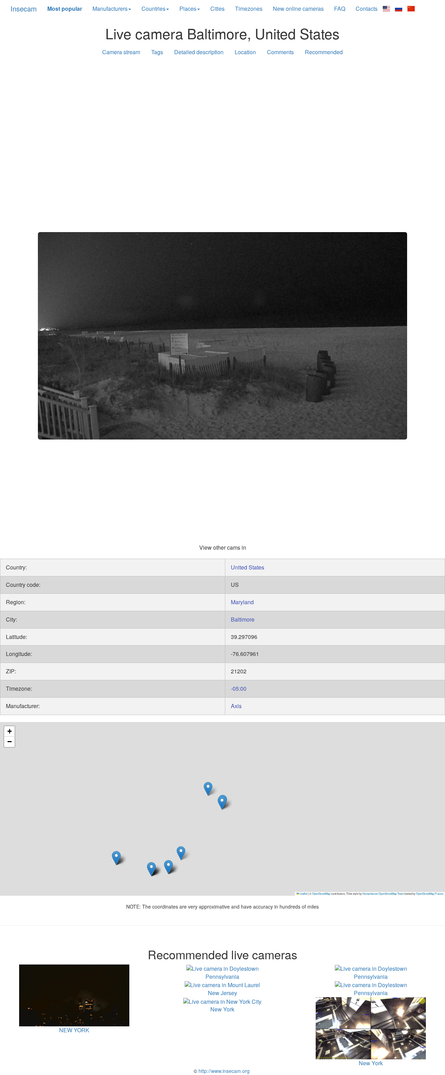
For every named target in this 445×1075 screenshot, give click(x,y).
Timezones (248, 9)
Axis (236, 706)
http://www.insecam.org (223, 1070)
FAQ (339, 9)
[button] (222, 803)
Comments (280, 52)
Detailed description (199, 52)
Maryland (242, 602)
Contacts (367, 9)
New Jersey (222, 993)
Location (245, 52)
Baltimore (242, 619)
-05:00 (238, 688)
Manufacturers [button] (110, 9)
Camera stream (121, 52)
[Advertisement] (222, 115)
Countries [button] (153, 9)
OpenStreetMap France (429, 893)
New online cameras (298, 9)
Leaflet (303, 893)
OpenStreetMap (321, 893)
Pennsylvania (222, 976)
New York (222, 1009)
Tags (157, 52)
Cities (217, 9)
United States (247, 567)
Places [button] (187, 9)
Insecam (23, 8)
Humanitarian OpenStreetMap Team (383, 893)
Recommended (324, 52)
